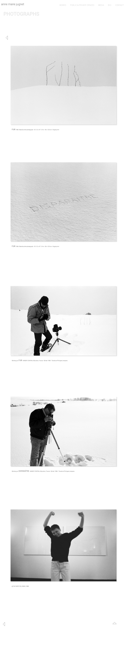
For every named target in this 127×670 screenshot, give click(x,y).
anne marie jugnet (12, 4)
